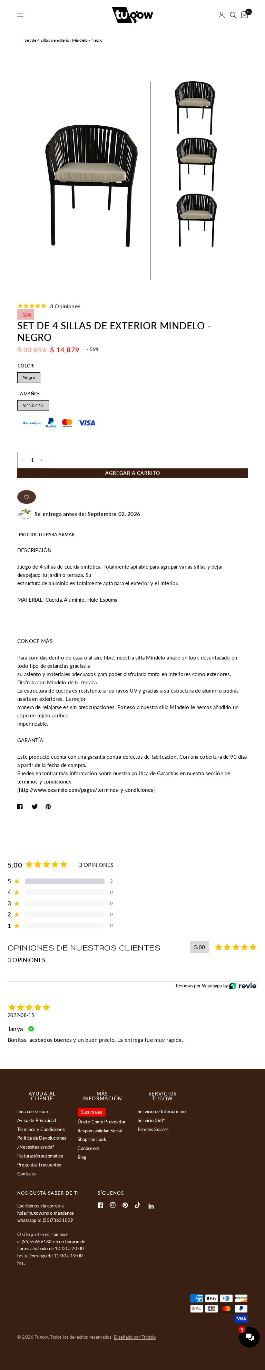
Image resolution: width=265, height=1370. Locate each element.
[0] (243, 15)
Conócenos (89, 1148)
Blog (82, 1157)
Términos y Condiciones (41, 1129)
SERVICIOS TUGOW (162, 1096)
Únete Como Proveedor (102, 1121)
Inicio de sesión (32, 1111)
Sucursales (91, 1112)
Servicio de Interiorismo (162, 1111)
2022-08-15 (21, 1015)
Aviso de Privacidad (36, 1120)
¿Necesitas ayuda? (35, 1147)
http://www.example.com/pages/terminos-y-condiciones (86, 790)
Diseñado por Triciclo (135, 1337)
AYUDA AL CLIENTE (42, 1096)
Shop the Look (92, 1139)
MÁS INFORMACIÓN (102, 1096)
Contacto (26, 1173)
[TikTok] (137, 1205)
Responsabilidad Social (100, 1130)
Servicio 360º (151, 1120)
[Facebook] (100, 1205)
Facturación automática (40, 1156)
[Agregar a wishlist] (26, 497)
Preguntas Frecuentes (39, 1164)
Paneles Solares (153, 1129)
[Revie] (242, 986)
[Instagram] (113, 1205)
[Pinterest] (125, 1205)
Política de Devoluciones (41, 1138)
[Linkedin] (151, 1206)
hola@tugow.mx (33, 1213)
